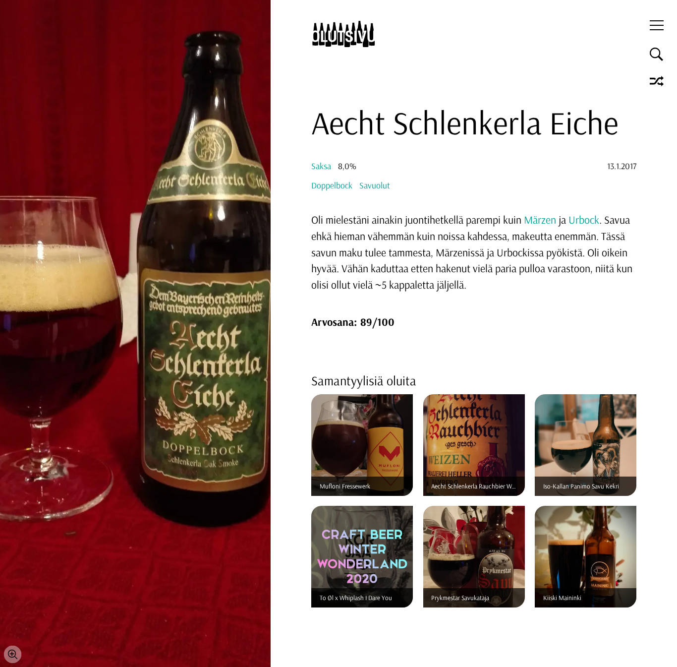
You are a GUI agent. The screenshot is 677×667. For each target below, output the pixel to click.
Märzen (540, 220)
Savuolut (374, 185)
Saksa (321, 166)
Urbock (583, 220)
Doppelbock (331, 185)
